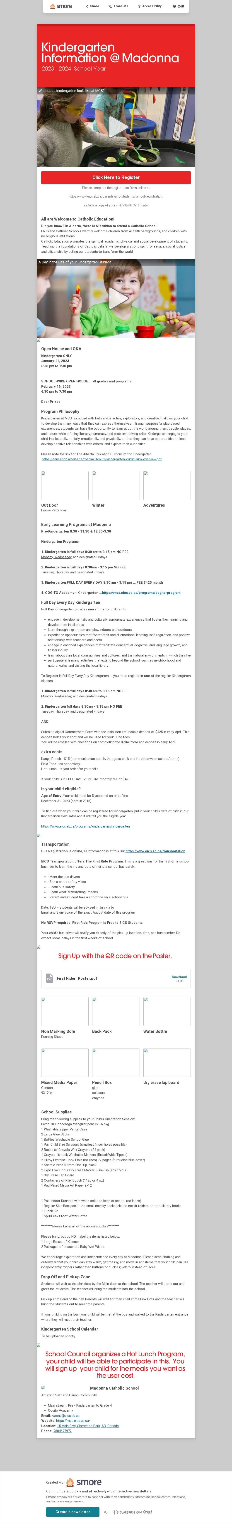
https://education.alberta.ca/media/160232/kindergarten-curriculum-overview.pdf (102, 459)
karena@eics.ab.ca (66, 1416)
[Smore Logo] (61, 6)
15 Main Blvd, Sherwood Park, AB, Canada (88, 1426)
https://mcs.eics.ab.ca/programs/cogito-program (141, 593)
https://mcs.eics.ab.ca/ (73, 1421)
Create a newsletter (73, 1512)
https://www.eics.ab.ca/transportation (155, 851)
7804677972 (62, 1431)
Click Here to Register (116, 177)
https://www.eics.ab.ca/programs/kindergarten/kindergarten (85, 826)
